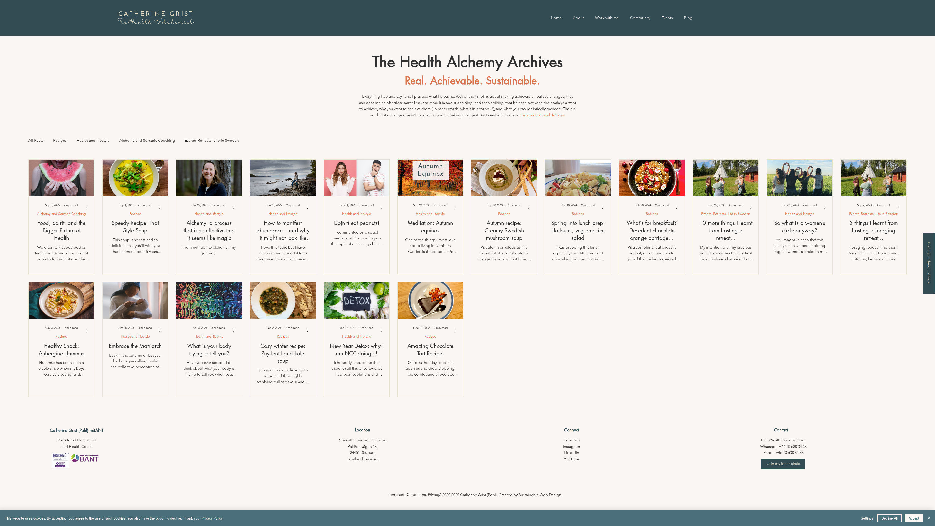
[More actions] (88, 207)
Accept (914, 518)
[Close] (929, 518)
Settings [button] (867, 518)
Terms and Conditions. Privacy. (414, 494)
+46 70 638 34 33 (793, 446)
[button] (783, 464)
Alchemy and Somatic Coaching (147, 140)
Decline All (889, 518)
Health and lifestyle (93, 140)
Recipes (60, 140)
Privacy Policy (212, 518)
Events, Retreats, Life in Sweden (212, 140)
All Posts (35, 140)
